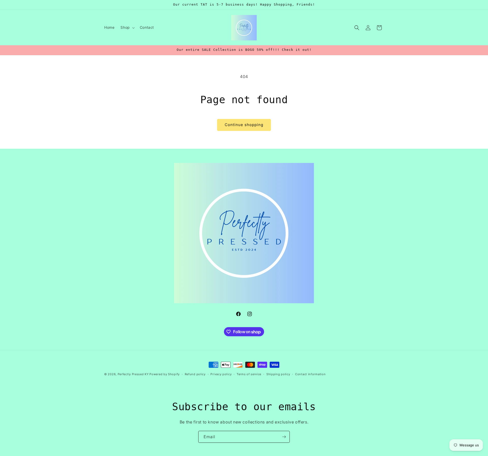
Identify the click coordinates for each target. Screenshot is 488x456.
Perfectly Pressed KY (133, 374)
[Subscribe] (283, 437)
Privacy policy (221, 374)
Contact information (310, 374)
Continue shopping (244, 124)
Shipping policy (278, 374)
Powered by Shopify (164, 374)
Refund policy (195, 374)
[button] (126, 27)
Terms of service (249, 374)
